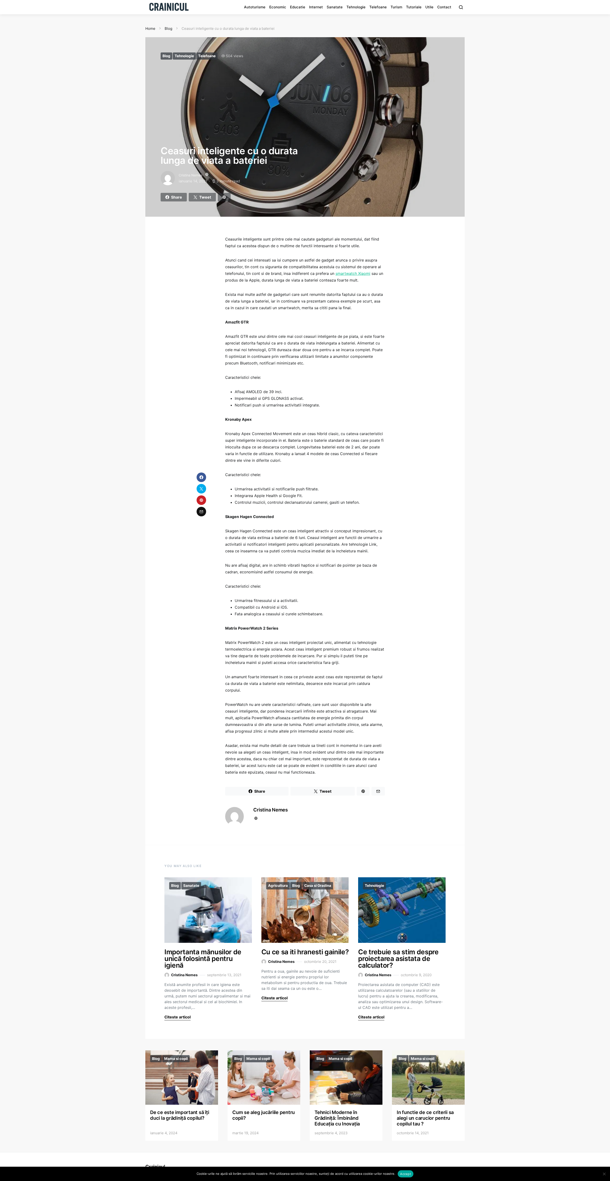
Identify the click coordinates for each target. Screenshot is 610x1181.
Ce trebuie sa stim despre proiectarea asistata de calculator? (398, 958)
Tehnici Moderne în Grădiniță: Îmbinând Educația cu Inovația (337, 1118)
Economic (277, 7)
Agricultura (278, 885)
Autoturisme (254, 7)
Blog (166, 56)
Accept (405, 1174)
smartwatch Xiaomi (353, 273)
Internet (316, 7)
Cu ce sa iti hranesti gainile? (305, 952)
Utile (429, 7)
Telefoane (378, 7)
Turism (396, 7)
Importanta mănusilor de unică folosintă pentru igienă (202, 958)
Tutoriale (414, 7)
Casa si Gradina (317, 885)
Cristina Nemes (190, 175)
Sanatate (335, 7)
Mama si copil (176, 1058)
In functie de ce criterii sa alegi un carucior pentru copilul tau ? (425, 1118)
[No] (604, 1173)
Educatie (297, 7)
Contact (444, 7)
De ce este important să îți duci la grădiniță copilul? (179, 1115)
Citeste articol (177, 1017)
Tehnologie (356, 7)
